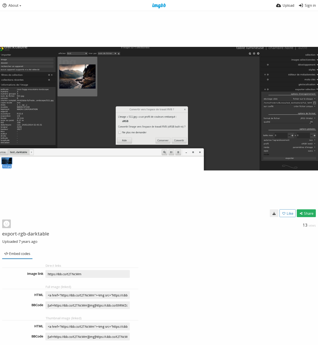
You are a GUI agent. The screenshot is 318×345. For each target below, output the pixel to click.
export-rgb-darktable (25, 233)
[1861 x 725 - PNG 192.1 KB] (274, 213)
